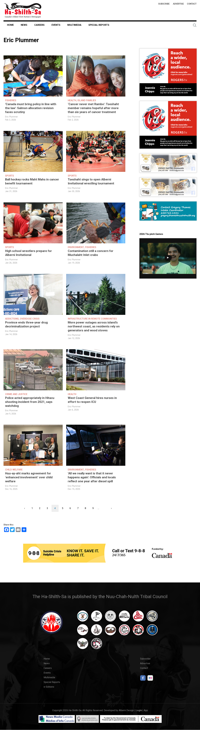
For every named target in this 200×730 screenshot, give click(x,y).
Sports (9, 175)
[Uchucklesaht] (82, 645)
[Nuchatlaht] (110, 631)
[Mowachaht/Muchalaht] (96, 631)
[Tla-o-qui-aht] (124, 631)
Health (72, 100)
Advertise (178, 4)
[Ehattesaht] (110, 617)
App (146, 710)
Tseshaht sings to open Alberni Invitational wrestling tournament (91, 181)
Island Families (86, 100)
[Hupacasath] (138, 617)
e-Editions (49, 686)
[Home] (23, 10)
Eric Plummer (11, 117)
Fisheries (10, 100)
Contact (191, 4)
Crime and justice (16, 394)
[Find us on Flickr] (150, 678)
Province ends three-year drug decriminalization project (26, 324)
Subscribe (164, 4)
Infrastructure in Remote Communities (92, 318)
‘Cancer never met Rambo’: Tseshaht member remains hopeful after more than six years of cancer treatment (93, 108)
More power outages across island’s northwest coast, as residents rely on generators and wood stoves (94, 326)
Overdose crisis (30, 318)
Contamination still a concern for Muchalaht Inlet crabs (90, 253)
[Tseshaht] (152, 631)
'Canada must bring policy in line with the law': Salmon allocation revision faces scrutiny (30, 108)
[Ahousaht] (82, 617)
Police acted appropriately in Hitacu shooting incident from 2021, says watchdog (29, 402)
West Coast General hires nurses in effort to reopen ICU (92, 400)
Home (10, 25)
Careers (39, 25)
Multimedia (74, 25)
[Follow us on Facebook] (143, 678)
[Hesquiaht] (124, 617)
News (24, 25)
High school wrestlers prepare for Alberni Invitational (28, 253)
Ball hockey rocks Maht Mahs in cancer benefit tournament (32, 181)
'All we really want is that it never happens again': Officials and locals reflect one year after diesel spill (92, 477)
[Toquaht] (138, 631)
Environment (76, 247)
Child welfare (14, 469)
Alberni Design (126, 710)
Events (56, 25)
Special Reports (98, 25)
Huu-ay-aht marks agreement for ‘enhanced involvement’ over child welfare (29, 477)
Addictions (12, 318)
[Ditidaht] (96, 617)
